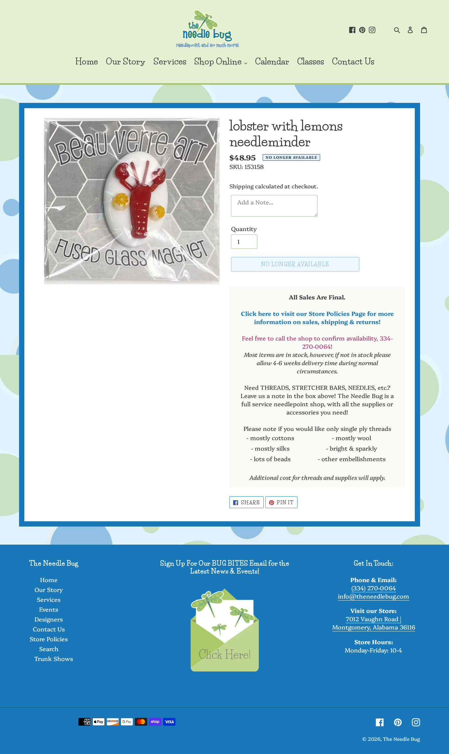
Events (48, 609)
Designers (49, 619)
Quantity (244, 228)
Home (49, 580)
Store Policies (49, 639)
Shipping (241, 186)
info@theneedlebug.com (373, 596)
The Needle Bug (401, 738)
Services (48, 599)
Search (49, 649)
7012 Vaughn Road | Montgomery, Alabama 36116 (373, 623)
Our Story (49, 589)
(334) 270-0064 (373, 588)
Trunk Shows (53, 658)
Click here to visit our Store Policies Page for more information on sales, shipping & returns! (317, 317)
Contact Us (49, 629)
